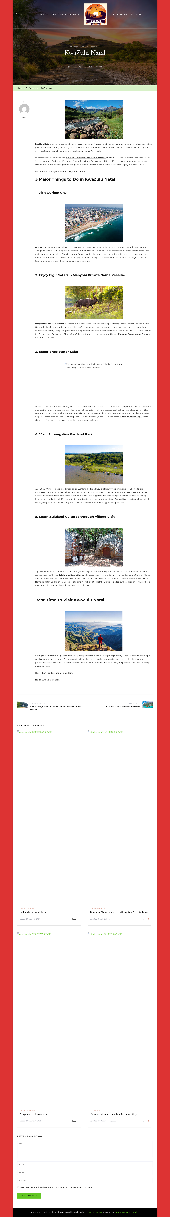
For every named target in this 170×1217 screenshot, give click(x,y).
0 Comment (98, 66)
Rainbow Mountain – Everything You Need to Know (119, 912)
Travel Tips (56, 14)
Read (73, 919)
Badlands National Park (33, 912)
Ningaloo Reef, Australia (33, 1114)
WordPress (119, 1212)
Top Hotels (136, 14)
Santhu (24, 117)
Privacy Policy (132, 1212)
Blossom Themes (94, 1212)
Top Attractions (120, 14)
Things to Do (42, 14)
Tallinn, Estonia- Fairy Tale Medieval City (113, 1114)
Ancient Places (72, 14)
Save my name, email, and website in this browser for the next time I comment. (56, 1187)
